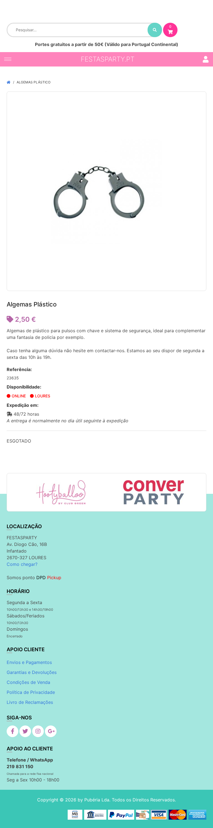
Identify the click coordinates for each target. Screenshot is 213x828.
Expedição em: (23, 405)
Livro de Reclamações (30, 702)
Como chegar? (22, 564)
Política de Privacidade (31, 692)
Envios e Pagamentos (29, 662)
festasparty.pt (108, 59)
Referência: (19, 369)
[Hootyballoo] (60, 492)
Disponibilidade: (24, 387)
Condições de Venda (28, 682)
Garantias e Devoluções (32, 672)
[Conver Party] (152, 492)
